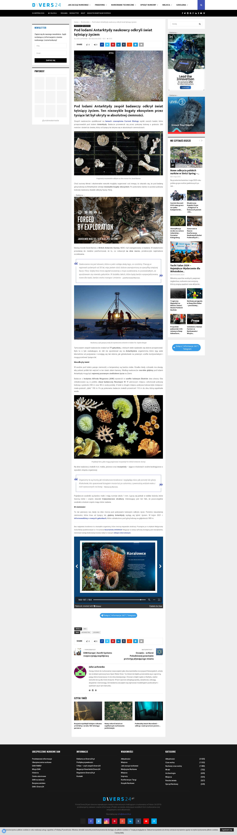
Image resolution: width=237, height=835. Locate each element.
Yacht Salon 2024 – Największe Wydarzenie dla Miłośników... (185, 268)
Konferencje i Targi (128, 780)
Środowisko (86, 26)
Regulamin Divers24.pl (86, 773)
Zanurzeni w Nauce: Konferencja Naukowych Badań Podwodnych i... (194, 233)
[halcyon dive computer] (186, 90)
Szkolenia (181, 5)
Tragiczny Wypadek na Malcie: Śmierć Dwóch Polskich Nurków (176, 305)
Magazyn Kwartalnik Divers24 (99, 13)
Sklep (83, 13)
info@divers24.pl (124, 814)
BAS (85, 629)
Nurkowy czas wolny (173, 766)
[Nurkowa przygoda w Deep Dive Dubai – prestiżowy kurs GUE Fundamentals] (194, 293)
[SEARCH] (199, 23)
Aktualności (78, 26)
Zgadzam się (227, 830)
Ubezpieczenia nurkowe (41, 762)
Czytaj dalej (119, 833)
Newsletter (74, 13)
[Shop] (180, 13)
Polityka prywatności (85, 762)
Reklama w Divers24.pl (86, 759)
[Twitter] (98, 821)
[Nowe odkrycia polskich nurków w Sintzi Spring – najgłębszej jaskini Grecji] (186, 157)
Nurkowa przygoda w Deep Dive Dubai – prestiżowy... (194, 303)
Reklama (64, 13)
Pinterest (40, 71)
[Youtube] (146, 821)
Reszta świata (170, 780)
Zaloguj (53, 13)
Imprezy (124, 776)
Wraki (167, 770)
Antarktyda (86, 632)
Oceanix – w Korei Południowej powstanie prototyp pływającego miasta (139, 656)
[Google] (122, 821)
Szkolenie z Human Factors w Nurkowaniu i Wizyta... (194, 330)
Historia (35, 773)
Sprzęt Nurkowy (148, 5)
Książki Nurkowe (127, 783)
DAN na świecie (38, 780)
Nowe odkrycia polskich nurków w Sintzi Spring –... (184, 172)
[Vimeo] (154, 821)
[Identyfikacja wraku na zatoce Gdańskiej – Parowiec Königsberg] (178, 221)
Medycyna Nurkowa (129, 769)
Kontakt (80, 776)
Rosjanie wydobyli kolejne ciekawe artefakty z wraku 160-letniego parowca (88, 725)
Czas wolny (170, 762)
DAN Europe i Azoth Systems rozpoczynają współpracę (97, 654)
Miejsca (166, 5)
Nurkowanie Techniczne (122, 5)
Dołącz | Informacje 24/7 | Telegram (120, 615)
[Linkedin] (130, 821)
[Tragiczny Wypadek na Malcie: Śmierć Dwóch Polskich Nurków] (178, 293)
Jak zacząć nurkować (78, 5)
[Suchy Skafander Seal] (118, 243)
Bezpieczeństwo (38, 783)
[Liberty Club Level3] (186, 133)
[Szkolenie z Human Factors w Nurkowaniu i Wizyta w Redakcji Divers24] (194, 319)
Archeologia (170, 773)
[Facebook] (91, 821)
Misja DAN (36, 769)
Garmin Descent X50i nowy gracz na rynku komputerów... (177, 206)
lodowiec (96, 632)
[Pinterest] (114, 821)
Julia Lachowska (82, 39)
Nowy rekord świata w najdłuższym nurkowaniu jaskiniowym (114, 725)
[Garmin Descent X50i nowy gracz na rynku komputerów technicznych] (178, 195)
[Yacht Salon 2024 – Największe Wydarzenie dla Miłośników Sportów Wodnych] (186, 252)
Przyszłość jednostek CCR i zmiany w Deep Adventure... (176, 330)
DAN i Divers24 (38, 787)
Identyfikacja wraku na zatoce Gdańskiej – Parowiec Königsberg (177, 233)
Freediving (100, 5)
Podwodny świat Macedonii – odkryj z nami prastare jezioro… (148, 724)
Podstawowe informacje (42, 759)
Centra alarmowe (39, 776)
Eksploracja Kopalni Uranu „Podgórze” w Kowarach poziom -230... (194, 207)
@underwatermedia (50, 120)
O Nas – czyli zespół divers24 (88, 766)
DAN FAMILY (36, 766)
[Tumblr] (138, 821)
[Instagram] (106, 821)
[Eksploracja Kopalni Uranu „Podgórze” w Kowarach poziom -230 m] (194, 195)
